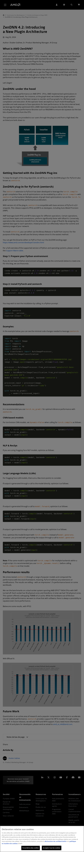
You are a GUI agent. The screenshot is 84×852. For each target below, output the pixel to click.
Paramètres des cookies (30, 848)
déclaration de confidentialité (55, 841)
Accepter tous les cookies (51, 848)
